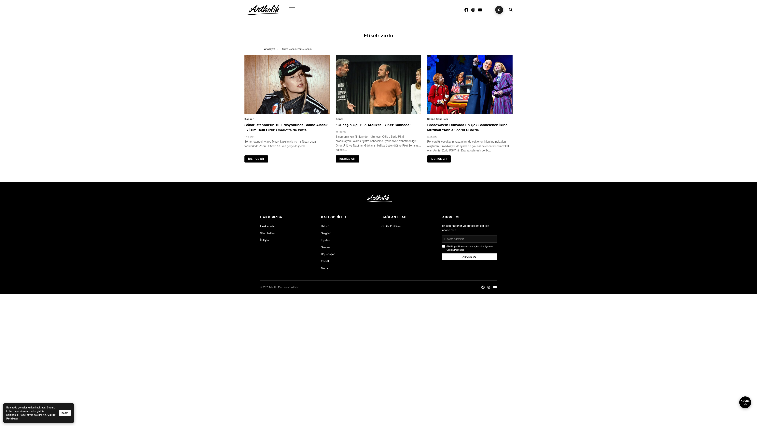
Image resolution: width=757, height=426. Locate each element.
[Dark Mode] (499, 10)
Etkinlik (325, 261)
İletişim (264, 240)
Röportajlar (328, 254)
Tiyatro (325, 240)
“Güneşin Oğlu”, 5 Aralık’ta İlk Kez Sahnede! (373, 124)
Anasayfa (269, 49)
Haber (325, 226)
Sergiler (326, 233)
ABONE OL (469, 256)
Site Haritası (267, 233)
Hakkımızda (267, 226)
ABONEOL (745, 402)
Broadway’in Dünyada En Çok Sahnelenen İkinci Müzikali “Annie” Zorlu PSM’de (467, 127)
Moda (324, 268)
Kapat (65, 413)
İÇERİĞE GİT (256, 159)
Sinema (325, 247)
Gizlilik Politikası (391, 226)
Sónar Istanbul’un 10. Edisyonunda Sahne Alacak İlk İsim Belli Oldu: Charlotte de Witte (286, 127)
